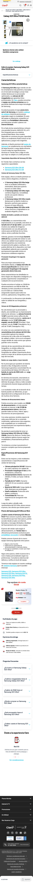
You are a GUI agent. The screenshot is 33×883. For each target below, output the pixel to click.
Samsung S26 (6, 575)
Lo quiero (23, 601)
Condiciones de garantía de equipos (15, 858)
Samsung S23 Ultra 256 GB (14, 167)
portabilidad (5, 535)
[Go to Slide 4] (5, 36)
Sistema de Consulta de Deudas (15, 869)
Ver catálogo (16, 61)
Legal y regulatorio (16, 872)
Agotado (27, 879)
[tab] (13, 608)
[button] (25, 1)
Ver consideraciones (16, 760)
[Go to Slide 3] (5, 31)
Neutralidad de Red (15, 866)
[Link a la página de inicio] (2, 10)
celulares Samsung (10, 566)
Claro (16, 100)
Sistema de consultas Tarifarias (15, 864)
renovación (14, 535)
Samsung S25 (6, 571)
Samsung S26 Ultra (8, 577)
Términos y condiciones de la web (16, 856)
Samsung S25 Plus (8, 573)
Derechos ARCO (23, 861)
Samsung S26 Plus (18, 575)
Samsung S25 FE (21, 573)
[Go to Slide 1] (5, 22)
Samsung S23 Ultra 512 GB (14, 170)
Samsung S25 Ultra (18, 571)
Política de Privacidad (10, 861)
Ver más (17, 612)
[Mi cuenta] (28, 5)
